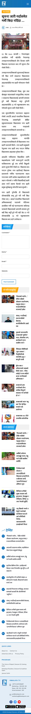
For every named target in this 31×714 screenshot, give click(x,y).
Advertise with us (7, 654)
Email (4, 261)
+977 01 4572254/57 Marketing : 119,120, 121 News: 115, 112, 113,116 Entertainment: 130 (19, 687)
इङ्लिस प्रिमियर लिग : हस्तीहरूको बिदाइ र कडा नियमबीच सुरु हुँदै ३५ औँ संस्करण (17, 568)
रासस (7, 28)
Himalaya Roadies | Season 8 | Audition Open (14, 669)
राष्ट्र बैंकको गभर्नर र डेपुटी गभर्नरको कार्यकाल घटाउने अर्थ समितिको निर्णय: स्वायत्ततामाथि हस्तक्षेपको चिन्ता (17, 636)
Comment (6, 233)
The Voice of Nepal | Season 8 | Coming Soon (14, 665)
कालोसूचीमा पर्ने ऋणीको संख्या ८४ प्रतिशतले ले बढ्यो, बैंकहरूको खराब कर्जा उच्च (17, 580)
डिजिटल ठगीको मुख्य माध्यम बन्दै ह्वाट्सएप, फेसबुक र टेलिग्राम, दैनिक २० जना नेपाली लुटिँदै (16, 612)
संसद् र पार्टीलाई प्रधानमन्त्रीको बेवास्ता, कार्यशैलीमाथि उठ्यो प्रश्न (17, 602)
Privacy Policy (19, 654)
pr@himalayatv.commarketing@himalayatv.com (20, 695)
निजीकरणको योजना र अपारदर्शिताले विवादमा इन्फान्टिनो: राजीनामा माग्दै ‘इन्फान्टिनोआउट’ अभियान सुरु (17, 624)
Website (4, 271)
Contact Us (13, 651)
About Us (5, 651)
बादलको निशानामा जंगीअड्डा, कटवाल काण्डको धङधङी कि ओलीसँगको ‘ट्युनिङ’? (17, 592)
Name (4, 252)
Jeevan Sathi (6, 673)
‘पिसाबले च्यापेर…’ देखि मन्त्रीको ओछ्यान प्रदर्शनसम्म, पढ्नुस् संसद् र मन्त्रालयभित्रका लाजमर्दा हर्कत (16, 539)
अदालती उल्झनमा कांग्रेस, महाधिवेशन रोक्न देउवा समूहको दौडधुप (17, 549)
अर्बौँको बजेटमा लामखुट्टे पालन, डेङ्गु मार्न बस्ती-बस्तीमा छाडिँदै (16, 558)
